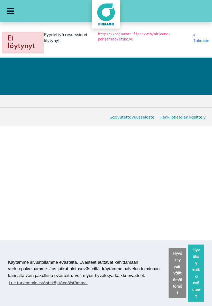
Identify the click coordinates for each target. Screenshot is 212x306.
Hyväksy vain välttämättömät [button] (177, 273)
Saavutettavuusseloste (132, 117)
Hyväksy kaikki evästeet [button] (196, 273)
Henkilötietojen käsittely (183, 117)
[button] (10, 11)
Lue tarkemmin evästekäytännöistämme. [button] (48, 282)
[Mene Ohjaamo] (106, 14)
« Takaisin (201, 37)
